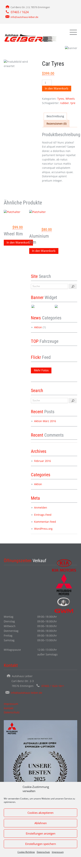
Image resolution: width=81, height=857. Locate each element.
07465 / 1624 (20, 12)
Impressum (58, 852)
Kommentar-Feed (45, 521)
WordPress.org (43, 528)
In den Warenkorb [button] (18, 242)
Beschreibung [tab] (55, 116)
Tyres (60, 98)
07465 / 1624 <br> (52, 686)
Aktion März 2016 (45, 421)
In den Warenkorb (56, 88)
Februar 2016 (42, 461)
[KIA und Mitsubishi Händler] (30, 37)
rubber (64, 103)
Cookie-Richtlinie (26, 852)
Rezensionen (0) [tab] (56, 123)
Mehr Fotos (41, 370)
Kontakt (8, 708)
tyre (72, 103)
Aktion (38, 327)
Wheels (70, 98)
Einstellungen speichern (40, 844)
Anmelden (40, 507)
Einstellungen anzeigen (40, 833)
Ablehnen (40, 823)
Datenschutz (43, 852)
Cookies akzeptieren (40, 813)
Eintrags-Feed (42, 514)
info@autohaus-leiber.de (24, 17)
